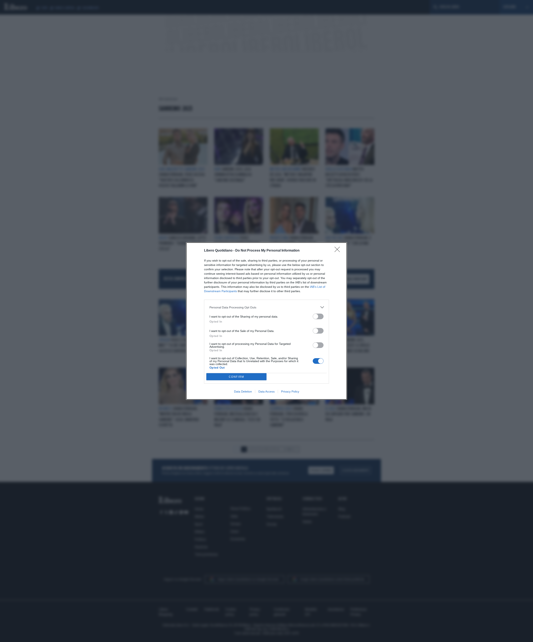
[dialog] (266, 321)
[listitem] (266, 307)
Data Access (266, 391)
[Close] (338, 251)
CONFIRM (236, 376)
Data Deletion (243, 391)
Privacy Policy (290, 391)
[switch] (318, 316)
